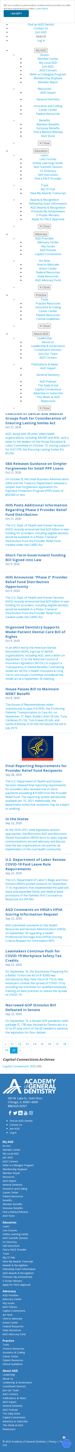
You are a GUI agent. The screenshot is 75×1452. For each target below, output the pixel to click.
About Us (48, 342)
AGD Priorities (44, 238)
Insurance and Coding (48, 106)
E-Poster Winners (47, 215)
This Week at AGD (48, 397)
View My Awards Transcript (48, 193)
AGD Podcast (48, 381)
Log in (13, 1132)
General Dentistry (48, 99)
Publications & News (44, 364)
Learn (44, 155)
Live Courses (48, 159)
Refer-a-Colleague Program (48, 74)
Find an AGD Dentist (21, 1120)
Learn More (42, 8)
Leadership (44, 338)
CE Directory (48, 171)
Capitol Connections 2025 (19, 1066)
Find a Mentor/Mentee (48, 132)
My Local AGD (48, 63)
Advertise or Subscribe (48, 393)
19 (6, 1050)
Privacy (52, 1441)
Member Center (48, 59)
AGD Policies (48, 250)
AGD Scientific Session (48, 167)
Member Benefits (48, 124)
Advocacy (9, 1291)
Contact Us (16, 1124)
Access (44, 55)
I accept (16, 13)
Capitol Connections (48, 254)
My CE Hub (48, 189)
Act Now (44, 261)
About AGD (10, 1371)
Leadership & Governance (48, 346)
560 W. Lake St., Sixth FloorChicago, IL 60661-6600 (25, 1100)
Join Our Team (48, 354)
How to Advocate (48, 264)
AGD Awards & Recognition (48, 207)
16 (49, 1044)
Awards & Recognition (44, 200)
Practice (8, 1341)
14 (34, 1044)
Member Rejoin (48, 82)
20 (13, 1050)
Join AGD (48, 66)
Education (9, 1222)
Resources (44, 89)
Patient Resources (48, 114)
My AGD (8, 1142)
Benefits (44, 120)
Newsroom (48, 401)
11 (12, 1044)
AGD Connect (48, 70)
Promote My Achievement (48, 211)
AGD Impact (48, 92)
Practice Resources (48, 303)
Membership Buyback (48, 78)
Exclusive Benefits (48, 128)
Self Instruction (48, 175)
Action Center (48, 268)
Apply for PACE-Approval (48, 219)
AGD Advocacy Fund (48, 280)
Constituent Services (48, 350)
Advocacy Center (48, 242)
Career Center (48, 110)
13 (27, 1044)
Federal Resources (48, 272)
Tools (44, 299)
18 (64, 1044)
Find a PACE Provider (48, 178)
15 (42, 1044)
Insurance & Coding (48, 307)
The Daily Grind (48, 385)
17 (57, 1044)
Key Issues (48, 246)
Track (44, 185)
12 (19, 1044)
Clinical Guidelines (48, 319)
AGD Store (48, 136)
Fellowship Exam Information (48, 203)
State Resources (48, 276)
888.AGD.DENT (17, 1106)
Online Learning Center (48, 163)
